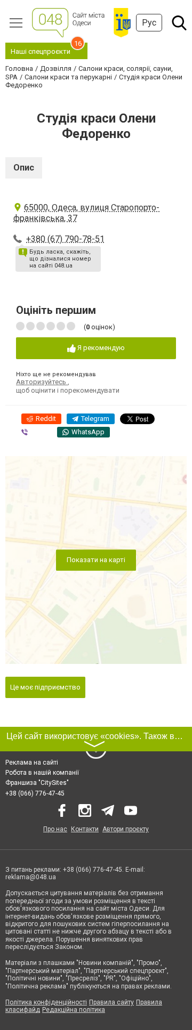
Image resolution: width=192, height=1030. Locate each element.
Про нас (55, 829)
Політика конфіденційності (46, 1002)
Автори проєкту (125, 829)
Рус (149, 23)
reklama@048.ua (30, 877)
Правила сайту (111, 1002)
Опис (23, 168)
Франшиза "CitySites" (37, 782)
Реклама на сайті (31, 762)
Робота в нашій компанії (42, 772)
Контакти (85, 829)
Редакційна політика (73, 1009)
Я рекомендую (100, 348)
